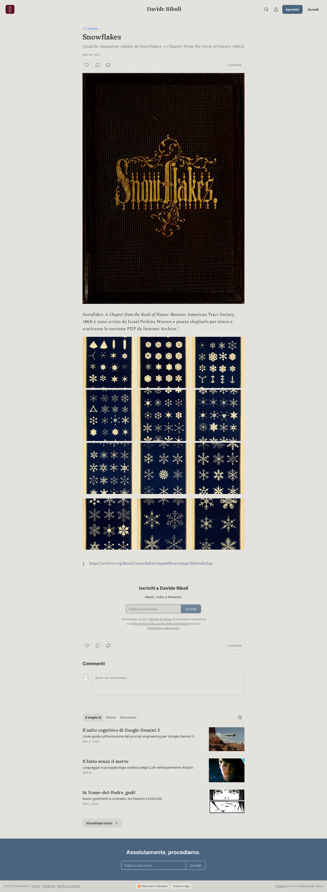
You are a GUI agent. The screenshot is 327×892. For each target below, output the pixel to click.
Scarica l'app (181, 886)
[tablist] (111, 717)
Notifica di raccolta (68, 886)
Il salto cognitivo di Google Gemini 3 (121, 730)
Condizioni (48, 886)
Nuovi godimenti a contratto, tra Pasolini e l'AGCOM (122, 798)
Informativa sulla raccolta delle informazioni (161, 624)
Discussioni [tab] (128, 717)
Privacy (35, 886)
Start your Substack (154, 886)
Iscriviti (292, 9)
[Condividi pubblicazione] (276, 9)
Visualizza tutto (99, 823)
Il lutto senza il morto (105, 761)
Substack (280, 886)
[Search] (266, 9)
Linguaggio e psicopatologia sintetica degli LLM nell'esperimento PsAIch (138, 767)
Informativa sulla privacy (163, 628)
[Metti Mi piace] (87, 65)
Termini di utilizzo (160, 619)
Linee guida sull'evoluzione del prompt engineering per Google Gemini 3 (138, 736)
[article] (163, 739)
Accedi (313, 9)
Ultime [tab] (111, 717)
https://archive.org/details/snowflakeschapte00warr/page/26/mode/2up (151, 563)
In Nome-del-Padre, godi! (109, 792)
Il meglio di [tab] (93, 717)
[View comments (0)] (97, 65)
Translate (92, 28)
